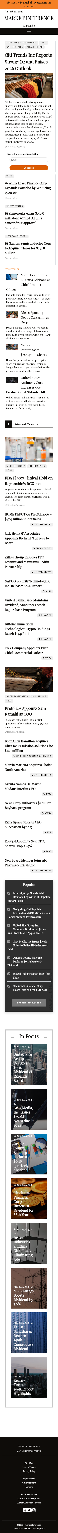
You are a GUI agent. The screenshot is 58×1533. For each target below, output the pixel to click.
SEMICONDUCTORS (16, 236)
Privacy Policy (29, 1471)
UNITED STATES (14, 206)
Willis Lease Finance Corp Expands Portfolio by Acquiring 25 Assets (28, 188)
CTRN (43, 43)
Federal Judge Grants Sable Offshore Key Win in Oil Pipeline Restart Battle (28, 896)
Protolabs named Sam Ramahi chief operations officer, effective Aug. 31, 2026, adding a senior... (27, 723)
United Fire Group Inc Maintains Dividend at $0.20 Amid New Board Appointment (26, 929)
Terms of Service (29, 1467)
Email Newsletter (29, 1494)
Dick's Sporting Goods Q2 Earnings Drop (35, 317)
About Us (29, 1463)
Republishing (29, 1478)
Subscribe (29, 25)
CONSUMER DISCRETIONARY (21, 43)
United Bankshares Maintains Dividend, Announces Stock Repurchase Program (26, 605)
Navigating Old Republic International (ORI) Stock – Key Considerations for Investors (28, 913)
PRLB (8, 701)
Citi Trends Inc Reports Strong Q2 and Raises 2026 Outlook (28, 61)
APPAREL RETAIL (35, 47)
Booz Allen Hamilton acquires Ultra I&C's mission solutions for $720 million (29, 746)
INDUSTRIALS (39, 696)
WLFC (9, 176)
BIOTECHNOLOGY (15, 466)
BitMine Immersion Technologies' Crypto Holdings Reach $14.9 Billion (27, 629)
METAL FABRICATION (17, 696)
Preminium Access (29, 1002)
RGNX (9, 470)
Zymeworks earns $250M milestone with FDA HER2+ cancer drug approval (24, 218)
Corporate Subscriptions (29, 1498)
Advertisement (29, 1483)
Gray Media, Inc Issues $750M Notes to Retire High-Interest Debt (27, 945)
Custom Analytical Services (29, 1503)
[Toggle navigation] (29, 31)
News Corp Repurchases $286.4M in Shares (34, 350)
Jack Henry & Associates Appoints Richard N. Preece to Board (27, 538)
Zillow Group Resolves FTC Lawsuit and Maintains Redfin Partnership (27, 562)
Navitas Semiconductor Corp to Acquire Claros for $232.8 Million (28, 248)
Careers (29, 1487)
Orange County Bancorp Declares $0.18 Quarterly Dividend (24, 961)
